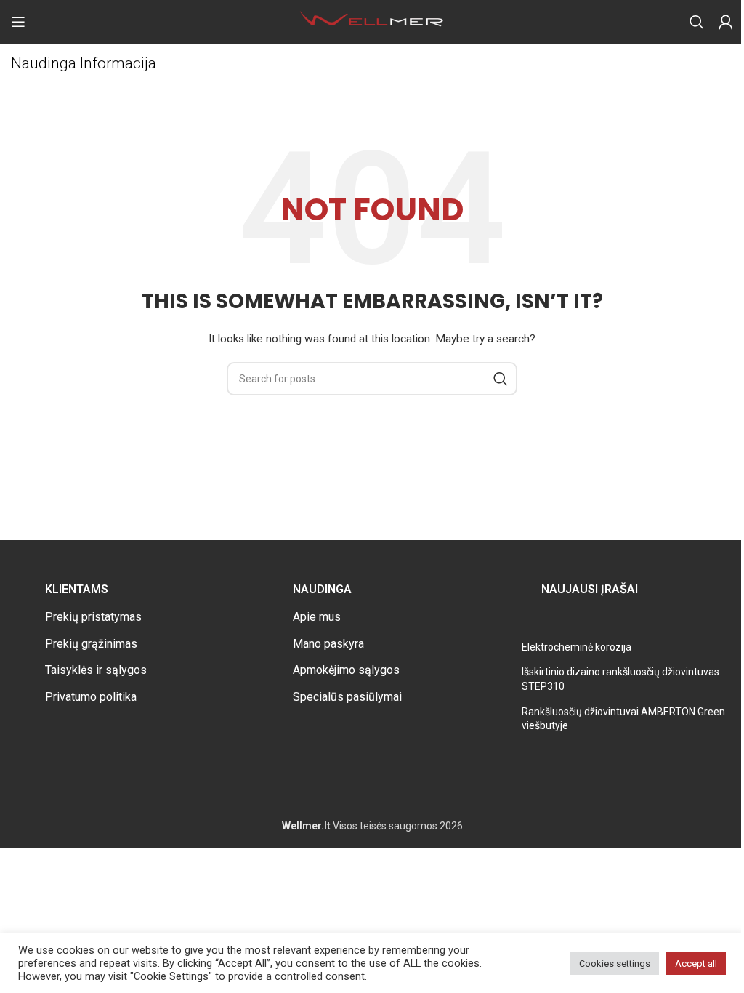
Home (25, 88)
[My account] (725, 21)
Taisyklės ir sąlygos (96, 670)
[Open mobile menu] (18, 21)
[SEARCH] (500, 378)
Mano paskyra (328, 644)
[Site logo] (372, 21)
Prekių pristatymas (93, 617)
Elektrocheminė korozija (576, 647)
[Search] (696, 21)
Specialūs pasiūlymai (347, 697)
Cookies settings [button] (614, 963)
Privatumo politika (91, 697)
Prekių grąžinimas (91, 644)
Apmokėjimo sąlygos (346, 670)
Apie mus (317, 617)
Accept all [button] (696, 963)
